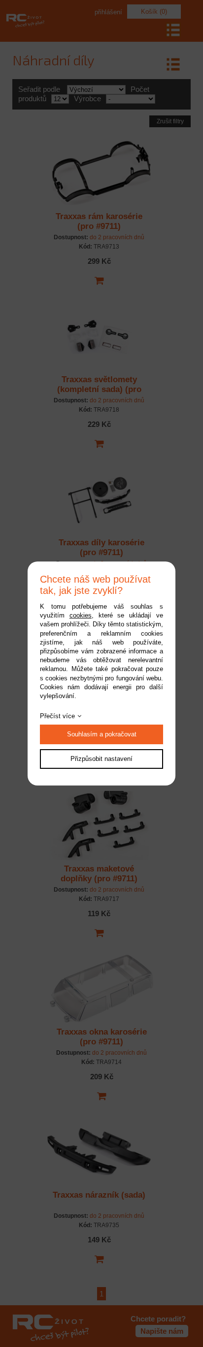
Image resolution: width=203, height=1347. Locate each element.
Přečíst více (57, 716)
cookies (80, 615)
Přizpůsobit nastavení (101, 758)
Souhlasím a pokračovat (101, 734)
